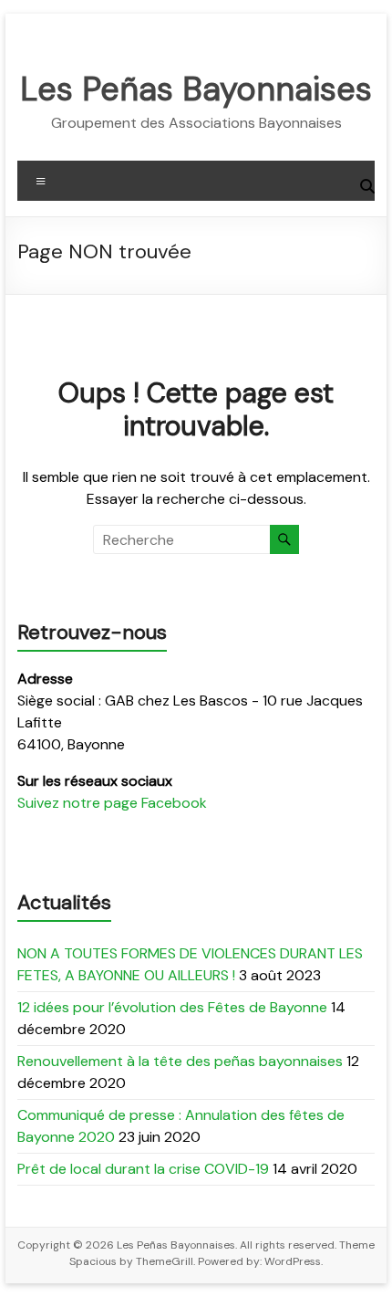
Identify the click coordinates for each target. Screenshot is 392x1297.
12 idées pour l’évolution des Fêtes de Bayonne (172, 1007)
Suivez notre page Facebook (112, 802)
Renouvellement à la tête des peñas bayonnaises (180, 1061)
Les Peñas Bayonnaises (196, 89)
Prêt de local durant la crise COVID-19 (143, 1168)
